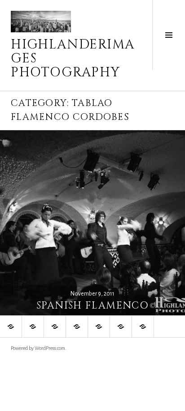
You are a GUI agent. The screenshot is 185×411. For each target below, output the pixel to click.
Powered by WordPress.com (38, 348)
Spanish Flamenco (92, 305)
